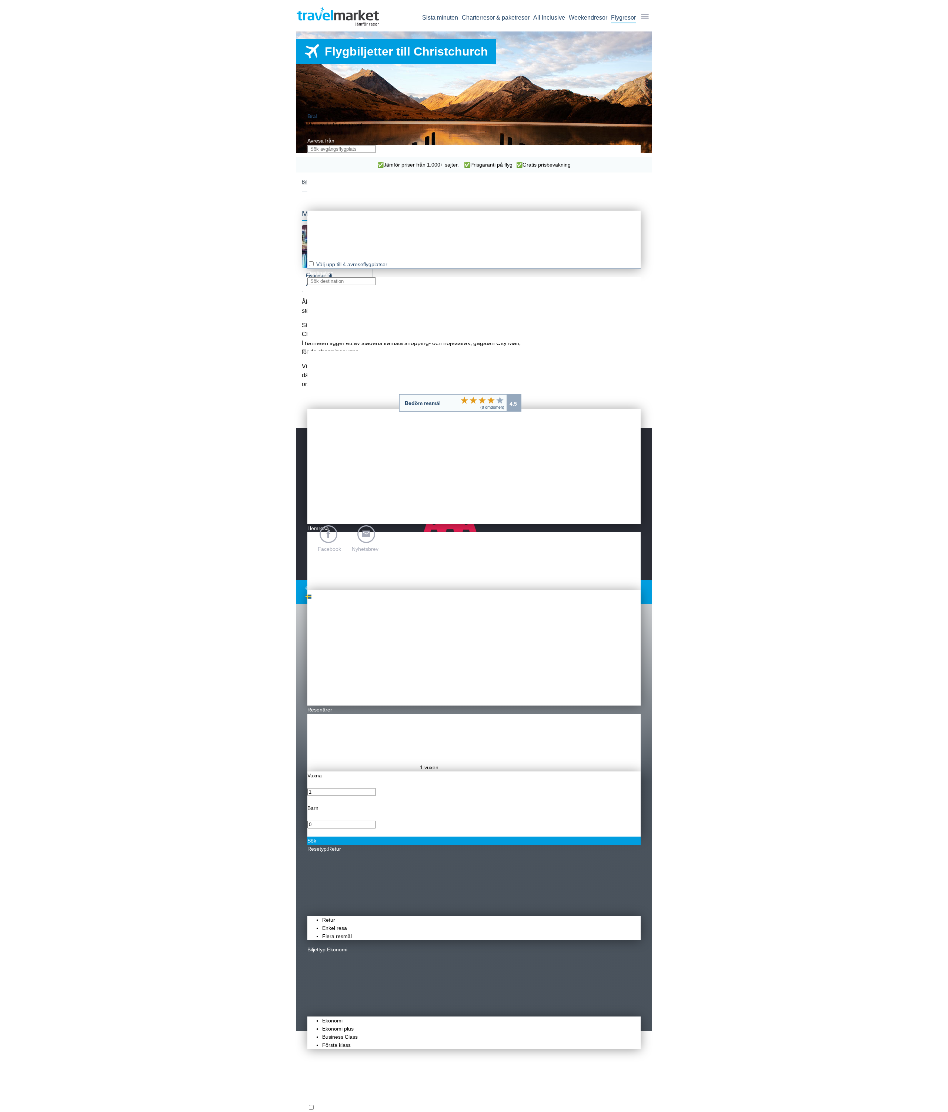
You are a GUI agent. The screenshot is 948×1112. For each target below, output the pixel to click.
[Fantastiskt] (499, 400)
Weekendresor (588, 17)
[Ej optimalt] (473, 400)
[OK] (482, 400)
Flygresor (623, 17)
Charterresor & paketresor (496, 17)
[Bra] (491, 400)
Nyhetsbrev (365, 549)
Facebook (329, 549)
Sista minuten (440, 17)
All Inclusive (549, 17)
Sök (311, 841)
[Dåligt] (464, 400)
